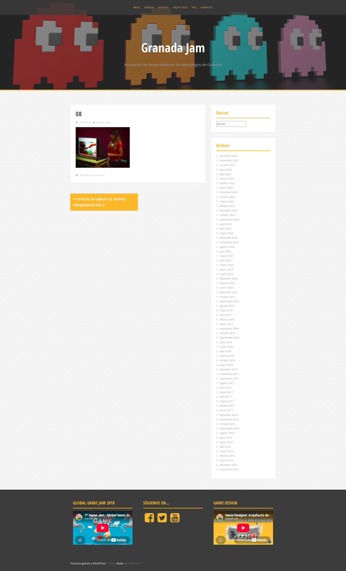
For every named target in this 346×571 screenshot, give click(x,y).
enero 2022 (226, 269)
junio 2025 (226, 169)
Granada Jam (173, 47)
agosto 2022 (227, 247)
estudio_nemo (103, 122)
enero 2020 (226, 287)
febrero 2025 (227, 183)
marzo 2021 (227, 274)
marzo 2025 (227, 178)
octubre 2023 (227, 215)
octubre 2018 (227, 333)
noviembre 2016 (229, 419)
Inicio (136, 7)
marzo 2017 (227, 401)
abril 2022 (225, 260)
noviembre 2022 (229, 242)
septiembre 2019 (229, 301)
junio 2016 (226, 437)
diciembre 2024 (229, 192)
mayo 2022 (226, 256)
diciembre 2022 (229, 237)
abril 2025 (225, 174)
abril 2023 (225, 228)
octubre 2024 (227, 197)
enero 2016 (226, 460)
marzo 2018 (227, 355)
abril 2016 (225, 446)
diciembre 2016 (229, 415)
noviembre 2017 (229, 374)
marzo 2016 (227, 451)
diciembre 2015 (229, 465)
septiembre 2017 (229, 378)
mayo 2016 (226, 442)
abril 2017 (225, 396)
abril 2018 (225, 351)
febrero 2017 (227, 405)
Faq (194, 7)
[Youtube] (174, 520)
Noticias (164, 7)
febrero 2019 (227, 319)
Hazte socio (180, 7)
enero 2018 (226, 365)
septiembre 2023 (229, 219)
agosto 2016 (227, 433)
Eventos (149, 7)
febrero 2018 (227, 360)
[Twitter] (162, 520)
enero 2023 (226, 233)
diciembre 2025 (229, 156)
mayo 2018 (226, 346)
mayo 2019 (226, 310)
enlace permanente (93, 175)
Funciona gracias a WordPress (88, 563)
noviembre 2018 (229, 328)
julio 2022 (225, 251)
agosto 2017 (227, 383)
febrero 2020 (227, 283)
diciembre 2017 (229, 369)
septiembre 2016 (229, 428)
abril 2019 (225, 315)
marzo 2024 (227, 201)
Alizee (120, 563)
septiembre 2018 (229, 337)
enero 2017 (226, 410)
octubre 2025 (227, 165)
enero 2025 (226, 187)
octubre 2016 (227, 424)
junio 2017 (226, 387)
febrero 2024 (227, 206)
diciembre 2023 (229, 210)
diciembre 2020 (229, 278)
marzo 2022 (227, 265)
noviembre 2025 (229, 160)
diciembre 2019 (229, 292)
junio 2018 (226, 342)
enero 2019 (226, 324)
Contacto (207, 7)
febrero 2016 (227, 455)
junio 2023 (226, 224)
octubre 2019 (227, 296)
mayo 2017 (226, 392)
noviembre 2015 (229, 469)
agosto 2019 (227, 306)
